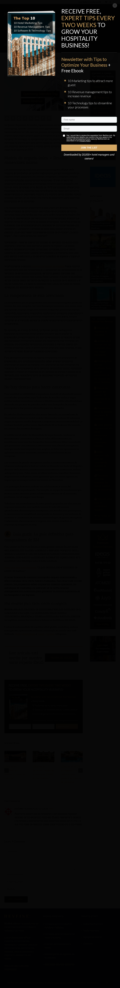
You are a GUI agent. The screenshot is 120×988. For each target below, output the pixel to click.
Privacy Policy (84, 141)
